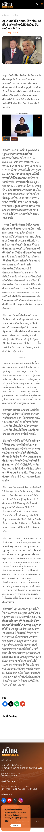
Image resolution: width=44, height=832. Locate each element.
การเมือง (14, 15)
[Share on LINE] (16, 704)
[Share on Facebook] (5, 704)
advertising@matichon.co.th (17, 786)
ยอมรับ (15, 825)
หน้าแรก (5, 15)
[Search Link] (37, 4)
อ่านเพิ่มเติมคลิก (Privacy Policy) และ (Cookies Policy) (16, 818)
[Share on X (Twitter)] (10, 704)
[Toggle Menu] (41, 4)
